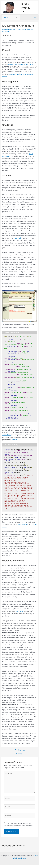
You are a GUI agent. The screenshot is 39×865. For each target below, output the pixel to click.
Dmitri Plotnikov (26, 8)
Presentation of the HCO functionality (21, 66)
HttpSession (19, 613)
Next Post (19, 755)
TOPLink (14, 441)
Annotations (6, 436)
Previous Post (20, 751)
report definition (22, 526)
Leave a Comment (8, 31)
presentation (18, 239)
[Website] (19, 817)
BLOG (6, 19)
